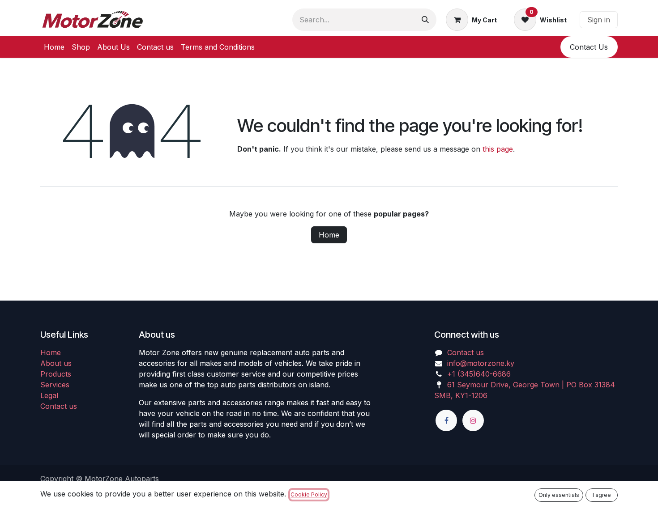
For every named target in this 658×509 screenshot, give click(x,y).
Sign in (598, 19)
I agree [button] (602, 495)
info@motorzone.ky (480, 363)
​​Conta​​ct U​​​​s (589, 46)
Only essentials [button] (558, 495)
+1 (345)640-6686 (479, 373)
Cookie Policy (309, 494)
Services (54, 384)
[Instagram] (473, 420)
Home (329, 234)
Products (55, 373)
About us (56, 363)
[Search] (425, 19)
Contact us (58, 406)
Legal (49, 395)
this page (498, 148)
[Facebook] (446, 420)
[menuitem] (54, 47)
